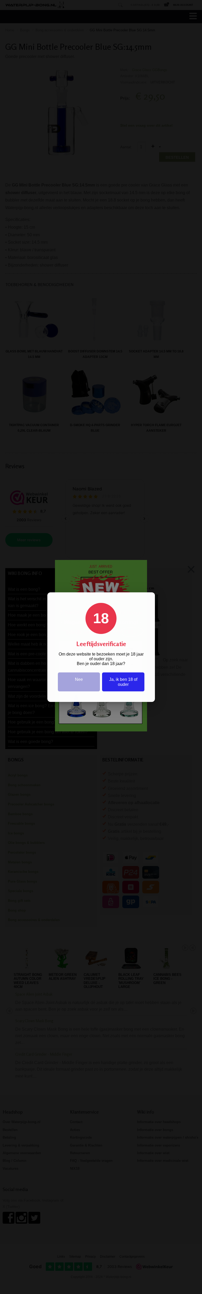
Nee (79, 679)
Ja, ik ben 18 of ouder (123, 682)
